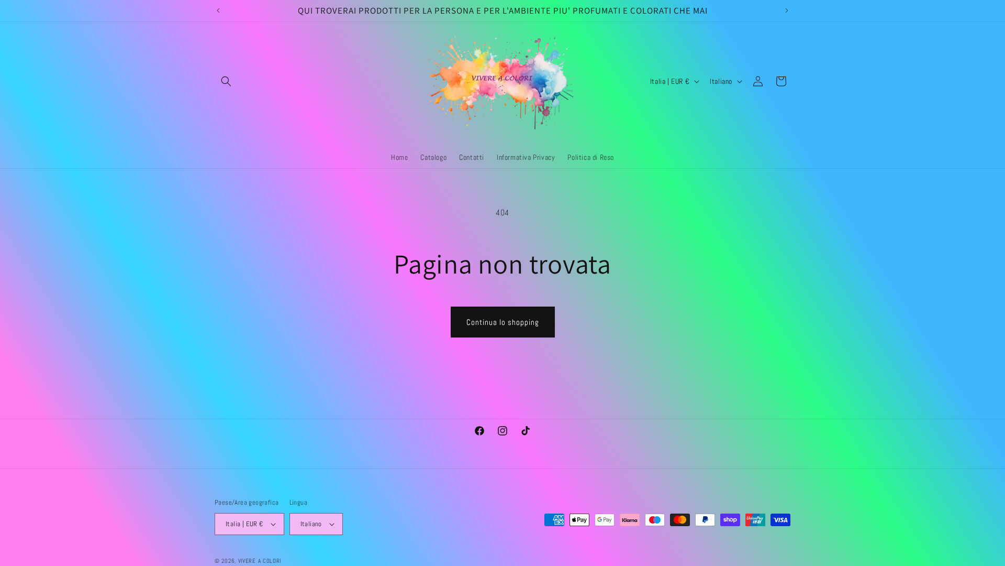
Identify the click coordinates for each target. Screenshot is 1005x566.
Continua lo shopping (502, 322)
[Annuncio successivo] (786, 10)
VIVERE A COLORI (260, 560)
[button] (226, 81)
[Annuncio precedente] (218, 10)
